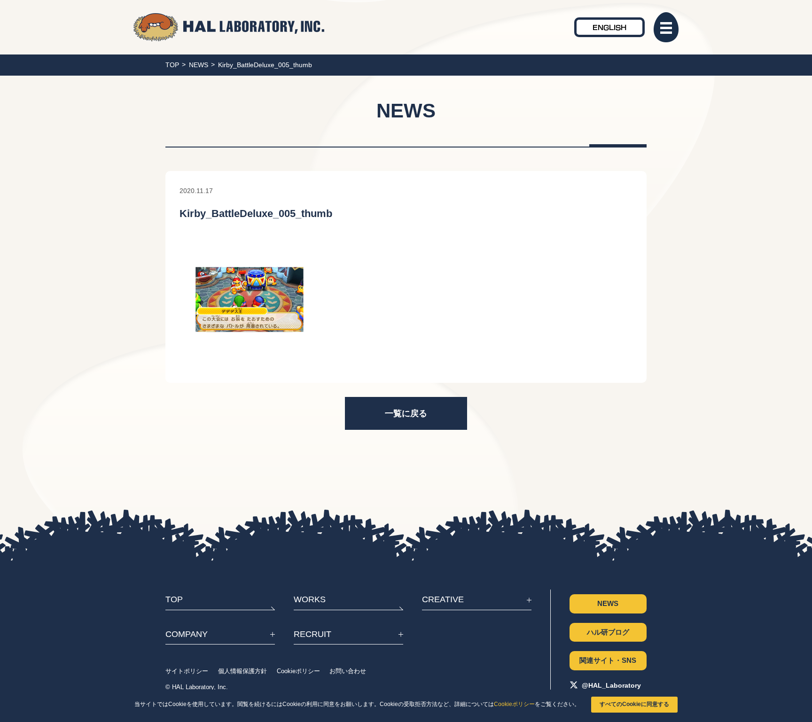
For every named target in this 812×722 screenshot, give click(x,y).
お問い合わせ (347, 671)
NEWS (198, 65)
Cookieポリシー (514, 704)
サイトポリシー (186, 671)
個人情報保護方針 (242, 671)
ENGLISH (609, 27)
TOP (172, 65)
